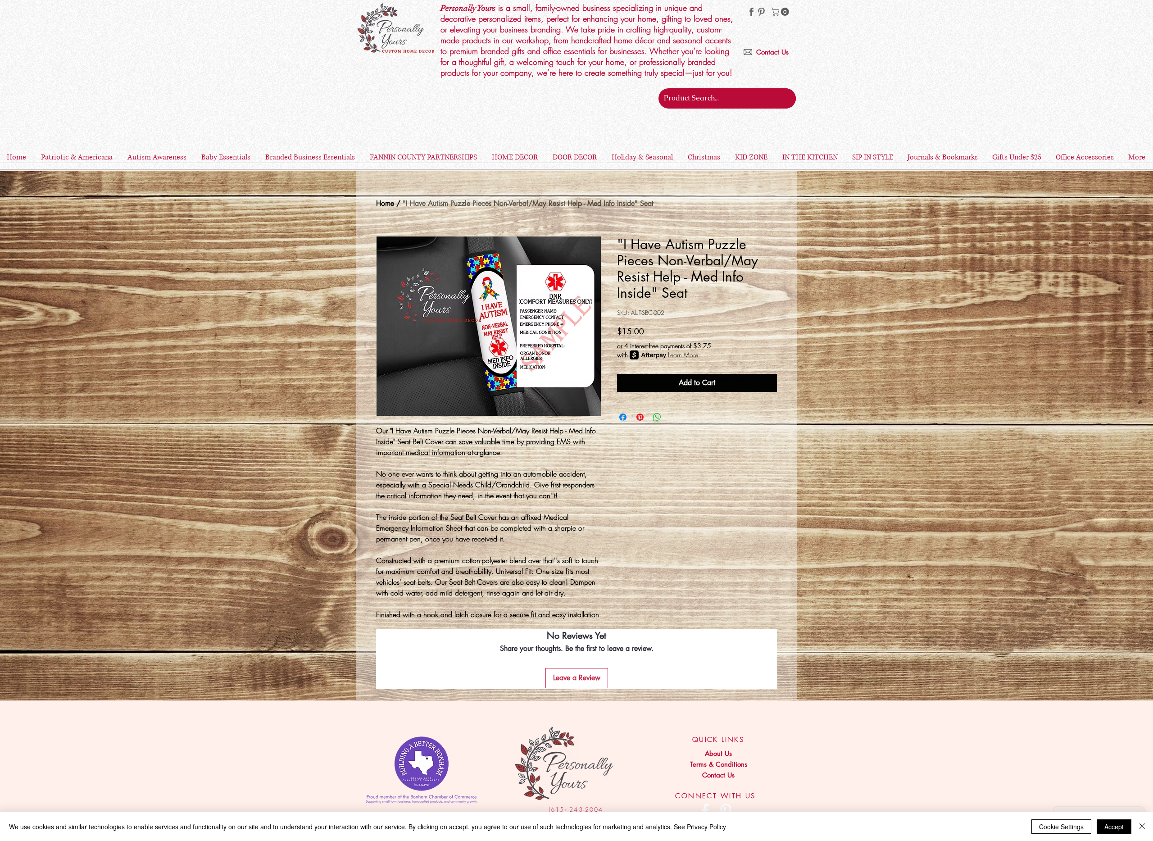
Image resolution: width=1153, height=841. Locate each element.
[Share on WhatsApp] (657, 417)
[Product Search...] (787, 98)
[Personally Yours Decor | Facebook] (705, 810)
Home (385, 203)
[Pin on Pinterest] (640, 417)
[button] (781, 12)
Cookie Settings (1061, 826)
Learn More (683, 354)
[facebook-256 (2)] (751, 12)
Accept (1114, 826)
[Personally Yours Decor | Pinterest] (761, 12)
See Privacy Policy (700, 826)
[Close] (1142, 826)
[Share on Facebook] (622, 417)
